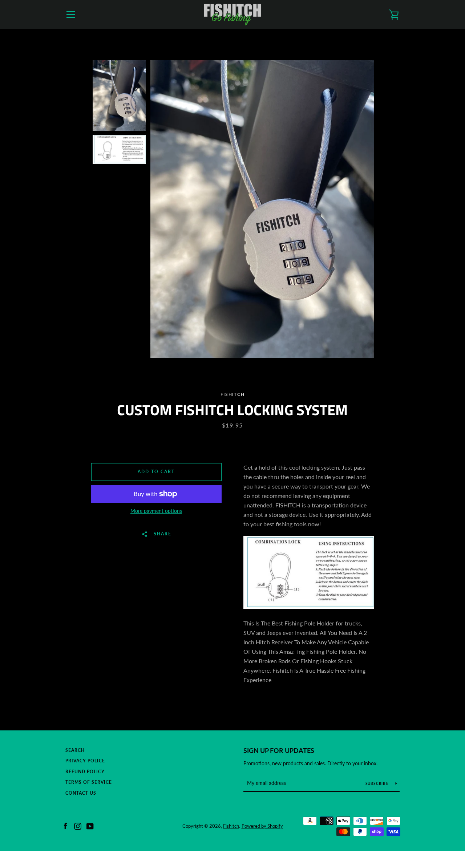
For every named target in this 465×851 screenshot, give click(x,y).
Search (75, 750)
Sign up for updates (278, 750)
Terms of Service (88, 782)
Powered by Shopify (262, 826)
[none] (119, 95)
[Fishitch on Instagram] (77, 825)
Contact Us (80, 793)
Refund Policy (85, 771)
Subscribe (377, 783)
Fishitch (231, 826)
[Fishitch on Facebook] (65, 825)
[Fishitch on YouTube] (90, 825)
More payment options (156, 511)
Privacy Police (85, 760)
